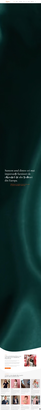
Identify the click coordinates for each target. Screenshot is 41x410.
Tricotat (22, 405)
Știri (26, 1)
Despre (24, 1)
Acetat (32, 405)
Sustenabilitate (20, 1)
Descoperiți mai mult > (3, 393)
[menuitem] (14, 1)
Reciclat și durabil (3, 405)
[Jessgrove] (7, 1)
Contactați (29, 1)
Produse (17, 1)
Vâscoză (12, 405)
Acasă (14, 1)
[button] (35, 1)
